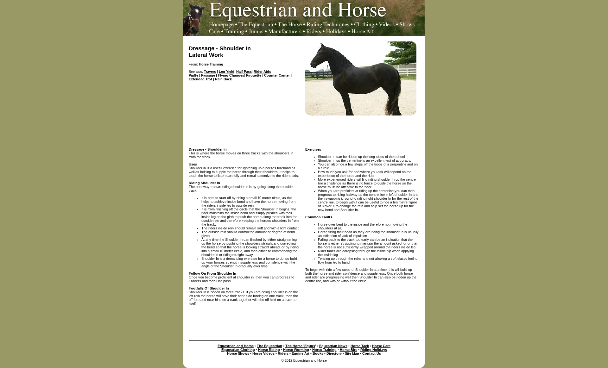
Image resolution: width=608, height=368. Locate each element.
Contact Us (371, 353)
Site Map (352, 353)
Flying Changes (231, 75)
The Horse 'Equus (300, 346)
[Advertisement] (304, 129)
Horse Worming (296, 350)
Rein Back (223, 79)
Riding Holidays (373, 350)
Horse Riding (269, 350)
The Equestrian (269, 346)
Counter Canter (277, 75)
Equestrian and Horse (236, 346)
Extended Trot (200, 79)
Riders (283, 353)
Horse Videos (263, 353)
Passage (208, 75)
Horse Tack (360, 346)
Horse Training (324, 350)
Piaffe (193, 75)
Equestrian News (333, 346)
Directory (334, 353)
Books (318, 353)
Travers (210, 71)
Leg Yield (226, 71)
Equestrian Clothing (238, 350)
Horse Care (381, 346)
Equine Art (300, 353)
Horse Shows (238, 353)
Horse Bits (348, 350)
